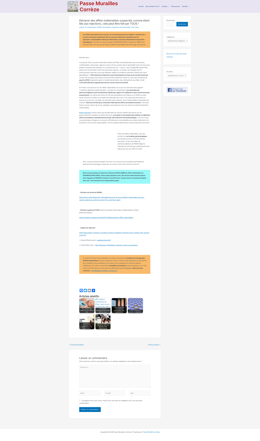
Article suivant (154, 345)
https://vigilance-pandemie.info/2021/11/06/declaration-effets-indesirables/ (106, 218)
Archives (170, 72)
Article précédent (76, 345)
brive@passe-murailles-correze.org (104, 271)
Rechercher (171, 20)
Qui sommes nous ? (153, 6)
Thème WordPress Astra (151, 432)
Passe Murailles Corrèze (99, 6)
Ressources (175, 6)
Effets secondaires (104, 27)
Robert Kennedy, (85, 113)
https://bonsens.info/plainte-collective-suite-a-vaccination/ (116, 245)
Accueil (141, 6)
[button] (168, 6)
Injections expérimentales (121, 27)
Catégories (170, 37)
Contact (184, 6)
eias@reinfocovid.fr (104, 240)
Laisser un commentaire (87, 27)
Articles (164, 6)
